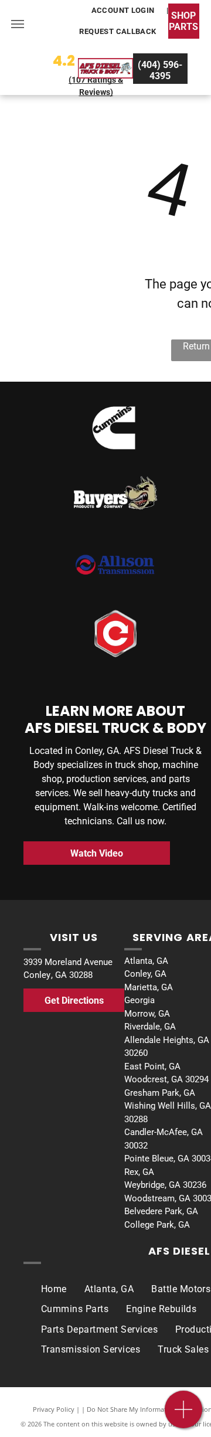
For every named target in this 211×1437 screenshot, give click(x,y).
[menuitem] (124, 10)
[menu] (17, 24)
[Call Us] (183, 1415)
